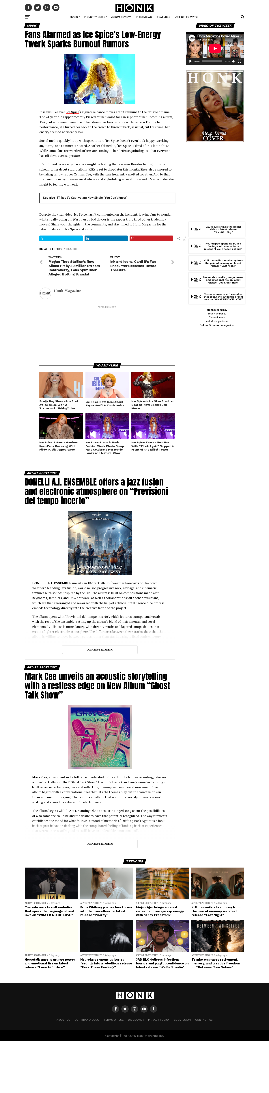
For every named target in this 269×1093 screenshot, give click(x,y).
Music (74, 16)
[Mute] (234, 61)
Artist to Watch (187, 16)
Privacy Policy (159, 1019)
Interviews (144, 16)
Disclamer (136, 1019)
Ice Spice (72, 112)
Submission (182, 1019)
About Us (63, 1019)
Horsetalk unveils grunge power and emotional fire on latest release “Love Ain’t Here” (223, 280)
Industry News (94, 16)
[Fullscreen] (239, 61)
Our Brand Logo (87, 1019)
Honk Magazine (67, 291)
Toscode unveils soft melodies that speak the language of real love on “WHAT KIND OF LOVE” (223, 297)
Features (163, 16)
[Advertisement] (107, 334)
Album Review (121, 16)
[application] (215, 48)
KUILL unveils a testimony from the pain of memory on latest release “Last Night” (223, 263)
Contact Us (204, 1019)
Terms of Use (114, 1019)
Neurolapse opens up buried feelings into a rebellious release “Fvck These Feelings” (223, 246)
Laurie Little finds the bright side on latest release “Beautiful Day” (223, 229)
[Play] (190, 61)
